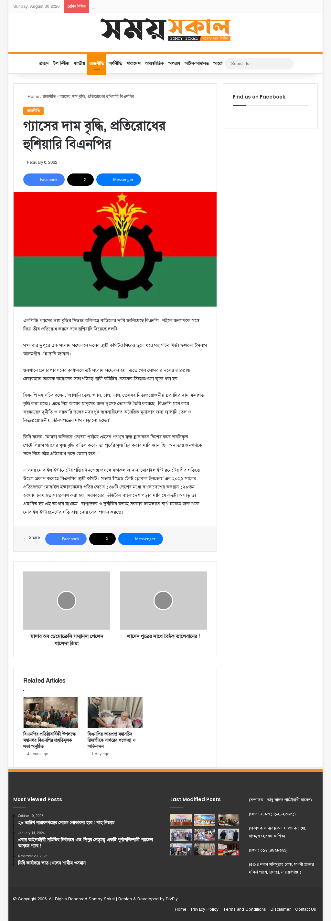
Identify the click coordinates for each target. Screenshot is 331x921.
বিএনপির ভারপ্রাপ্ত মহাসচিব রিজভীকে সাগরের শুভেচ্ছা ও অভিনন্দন (111, 740)
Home (33, 96)
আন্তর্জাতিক (154, 63)
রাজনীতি (97, 63)
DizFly (172, 899)
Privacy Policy (205, 909)
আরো (217, 63)
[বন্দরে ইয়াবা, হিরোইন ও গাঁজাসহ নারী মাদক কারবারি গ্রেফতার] (228, 835)
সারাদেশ (134, 63)
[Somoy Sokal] (166, 29)
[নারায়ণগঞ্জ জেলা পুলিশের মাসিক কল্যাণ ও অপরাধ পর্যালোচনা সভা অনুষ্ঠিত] (181, 820)
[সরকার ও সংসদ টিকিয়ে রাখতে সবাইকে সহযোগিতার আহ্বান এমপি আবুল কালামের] (228, 849)
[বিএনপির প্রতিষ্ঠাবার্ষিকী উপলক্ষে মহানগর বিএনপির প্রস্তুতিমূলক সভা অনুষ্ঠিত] (50, 712)
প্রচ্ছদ (44, 63)
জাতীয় (79, 63)
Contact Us (305, 909)
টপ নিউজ (61, 63)
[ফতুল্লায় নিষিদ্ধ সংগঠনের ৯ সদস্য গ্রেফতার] (181, 835)
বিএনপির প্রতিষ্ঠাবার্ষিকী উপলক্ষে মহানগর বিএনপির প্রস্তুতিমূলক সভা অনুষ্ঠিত (49, 740)
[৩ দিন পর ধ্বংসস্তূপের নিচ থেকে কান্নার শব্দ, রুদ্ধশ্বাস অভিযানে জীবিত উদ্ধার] (205, 835)
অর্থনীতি (115, 63)
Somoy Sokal (102, 899)
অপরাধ (174, 63)
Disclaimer (281, 909)
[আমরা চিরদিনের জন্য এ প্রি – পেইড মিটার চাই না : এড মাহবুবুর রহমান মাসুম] (205, 820)
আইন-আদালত (197, 63)
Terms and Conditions (244, 909)
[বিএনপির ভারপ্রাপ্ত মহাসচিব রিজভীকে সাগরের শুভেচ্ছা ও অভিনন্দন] (115, 712)
